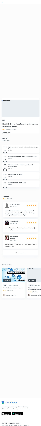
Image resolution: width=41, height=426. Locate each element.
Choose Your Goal (9, 2)
